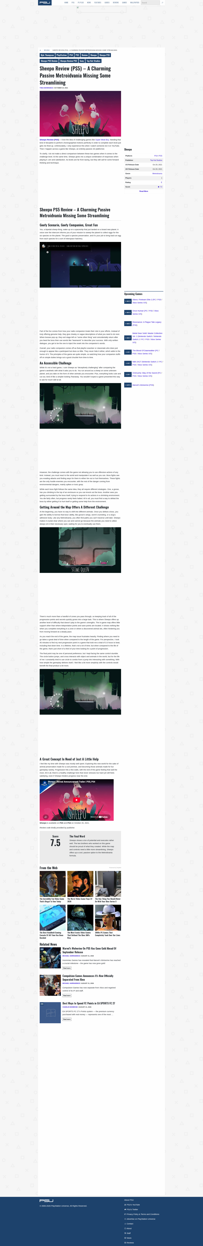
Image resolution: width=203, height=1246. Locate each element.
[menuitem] (66, 2)
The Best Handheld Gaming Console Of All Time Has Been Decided (51, 935)
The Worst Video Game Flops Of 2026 (79, 900)
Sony (82, 60)
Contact (129, 1224)
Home (66, 2)
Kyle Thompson (47, 55)
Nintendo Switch (145, 336)
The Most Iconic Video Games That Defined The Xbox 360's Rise (79, 935)
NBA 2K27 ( (137, 362)
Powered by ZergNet (115, 867)
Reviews (116, 2)
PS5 (73, 2)
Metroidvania (157, 173)
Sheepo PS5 (104, 55)
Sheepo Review (47, 140)
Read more (67, 968)
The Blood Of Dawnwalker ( (144, 351)
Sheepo (93, 55)
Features (97, 2)
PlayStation (62, 55)
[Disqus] (80, 1108)
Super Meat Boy (102, 140)
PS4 (71, 55)
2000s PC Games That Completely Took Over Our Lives (107, 934)
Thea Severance (46, 88)
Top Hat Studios (93, 60)
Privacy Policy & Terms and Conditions (142, 1214)
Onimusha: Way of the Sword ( (145, 373)
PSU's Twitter (132, 1209)
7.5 (160, 187)
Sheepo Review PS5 (68, 60)
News (89, 2)
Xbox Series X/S (139, 303)
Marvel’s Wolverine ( (141, 385)
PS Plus (81, 2)
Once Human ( (138, 311)
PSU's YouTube (133, 1205)
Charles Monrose (70, 1007)
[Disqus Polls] (80, 1053)
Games (124, 2)
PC (154, 300)
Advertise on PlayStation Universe (140, 1219)
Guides (107, 2)
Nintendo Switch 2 (150, 362)
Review (85, 55)
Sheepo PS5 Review (49, 60)
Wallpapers (134, 2)
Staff (128, 1233)
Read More (143, 191)
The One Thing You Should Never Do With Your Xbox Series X (108, 900)
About (129, 1228)
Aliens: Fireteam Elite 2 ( (142, 300)
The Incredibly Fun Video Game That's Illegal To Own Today (52, 900)
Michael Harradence (71, 956)
